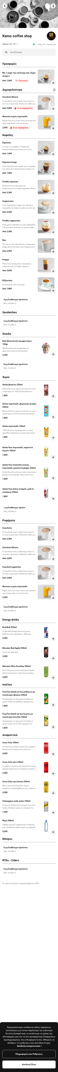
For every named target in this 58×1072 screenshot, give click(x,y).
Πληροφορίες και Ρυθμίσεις (29, 1054)
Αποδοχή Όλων (29, 1064)
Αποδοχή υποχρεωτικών (28, 1046)
